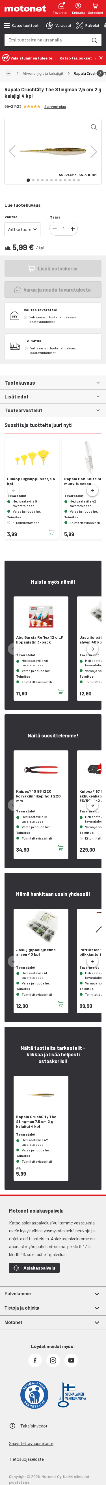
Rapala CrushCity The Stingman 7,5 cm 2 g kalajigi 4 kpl (36, 1121)
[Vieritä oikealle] (100, 73)
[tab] (59, 25)
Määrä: (55, 217)
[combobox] (46, 39)
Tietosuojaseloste (26, 1459)
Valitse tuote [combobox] (19, 229)
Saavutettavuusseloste (31, 1443)
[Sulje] (101, 58)
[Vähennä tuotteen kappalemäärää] (54, 228)
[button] (12, 151)
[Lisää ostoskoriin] (52, 532)
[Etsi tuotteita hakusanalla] (94, 40)
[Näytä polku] (8, 73)
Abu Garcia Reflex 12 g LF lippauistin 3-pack (39, 639)
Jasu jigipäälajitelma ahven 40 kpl (36, 952)
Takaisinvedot (33, 1425)
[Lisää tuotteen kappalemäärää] (72, 228)
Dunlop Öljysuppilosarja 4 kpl (31, 481)
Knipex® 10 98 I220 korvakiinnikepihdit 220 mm (38, 796)
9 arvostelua (55, 106)
